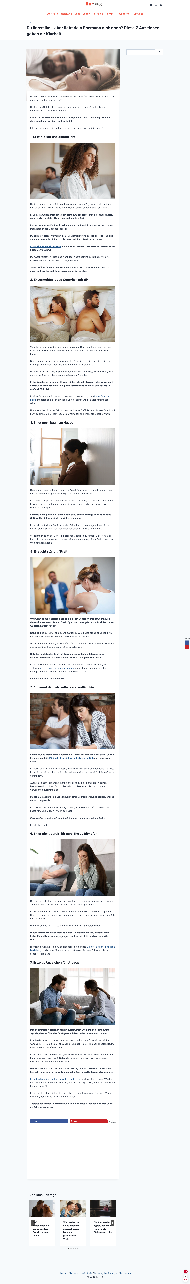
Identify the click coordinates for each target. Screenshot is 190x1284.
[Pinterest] (161, 5)
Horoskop (97, 13)
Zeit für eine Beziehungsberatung (57, 668)
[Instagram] (156, 5)
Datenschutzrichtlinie (81, 1273)
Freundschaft (123, 13)
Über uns (63, 1273)
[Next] (112, 1223)
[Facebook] (151, 5)
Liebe (77, 13)
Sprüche (138, 13)
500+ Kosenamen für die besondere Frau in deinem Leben (41, 1229)
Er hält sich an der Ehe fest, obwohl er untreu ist (55, 1079)
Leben (86, 13)
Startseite (52, 13)
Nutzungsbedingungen (106, 1273)
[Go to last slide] (33, 1223)
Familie (110, 13)
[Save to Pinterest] (187, 647)
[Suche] (159, 52)
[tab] (68, 1248)
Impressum (125, 1273)
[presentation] (42, 1208)
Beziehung (66, 13)
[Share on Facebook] (187, 642)
